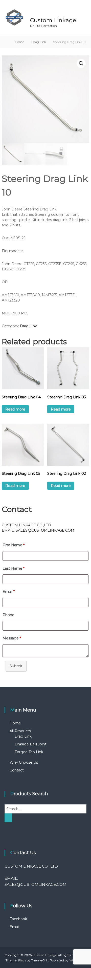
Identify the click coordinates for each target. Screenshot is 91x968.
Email (14, 926)
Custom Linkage (53, 20)
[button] (81, 63)
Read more (15, 409)
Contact (17, 770)
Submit (16, 666)
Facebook (18, 919)
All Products (20, 731)
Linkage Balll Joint (31, 744)
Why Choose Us (24, 762)
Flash (22, 960)
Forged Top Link (29, 752)
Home (19, 42)
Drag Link (38, 42)
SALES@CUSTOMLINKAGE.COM (45, 530)
